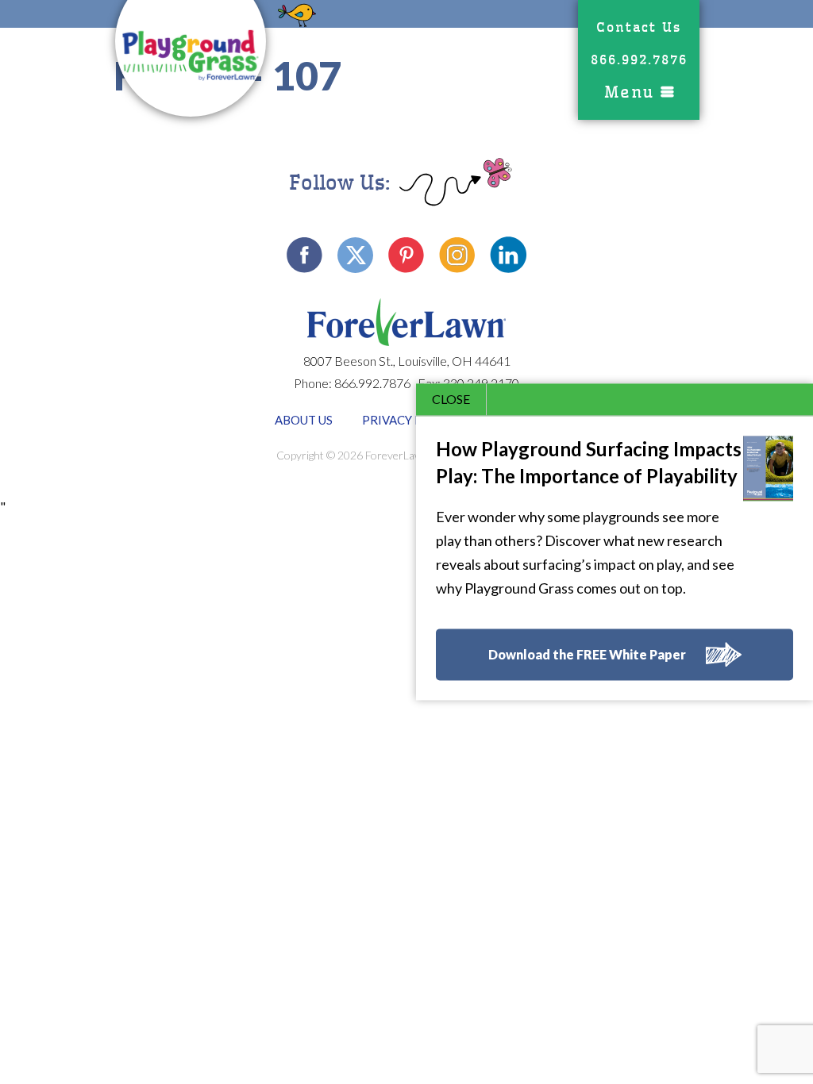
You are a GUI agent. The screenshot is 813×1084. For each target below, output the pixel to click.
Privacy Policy (409, 420)
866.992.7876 (639, 59)
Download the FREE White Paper (587, 655)
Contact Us (638, 27)
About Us (304, 420)
